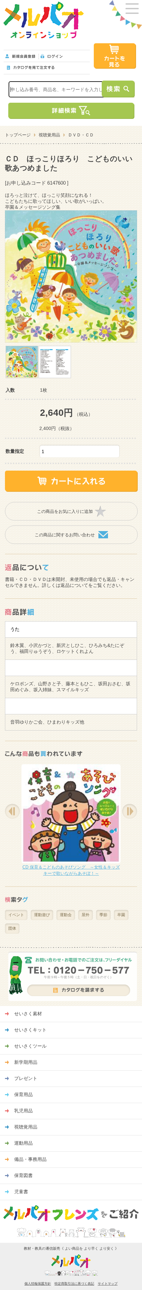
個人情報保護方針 (37, 1283)
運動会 (66, 915)
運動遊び (42, 915)
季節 (103, 915)
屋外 (85, 915)
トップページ (18, 134)
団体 (12, 928)
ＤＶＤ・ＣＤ (81, 134)
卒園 (121, 915)
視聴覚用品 (49, 134)
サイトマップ (108, 1283)
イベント (16, 915)
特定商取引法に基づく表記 (74, 1283)
